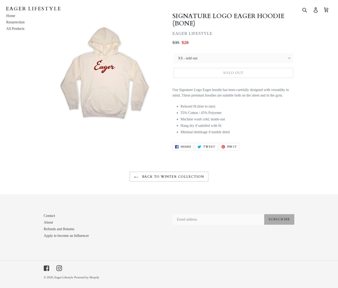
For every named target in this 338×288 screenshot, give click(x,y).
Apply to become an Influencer (66, 236)
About (48, 222)
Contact (49, 216)
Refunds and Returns (59, 229)
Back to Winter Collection (172, 176)
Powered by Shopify (86, 277)
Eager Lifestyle (63, 277)
